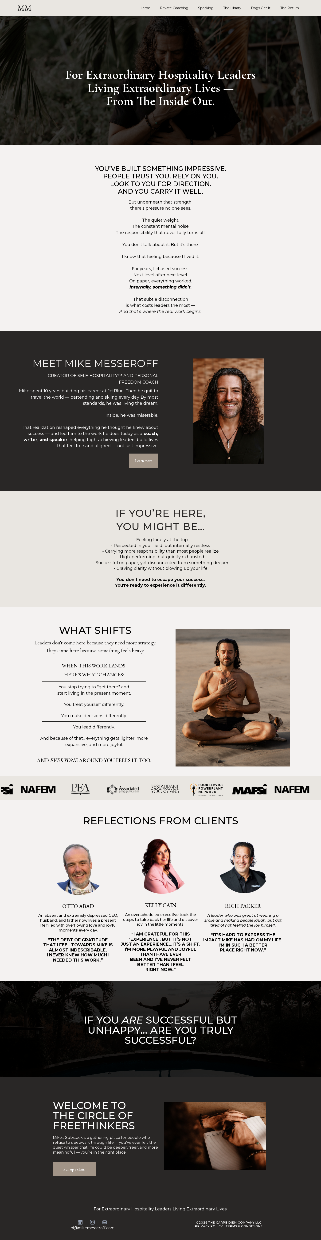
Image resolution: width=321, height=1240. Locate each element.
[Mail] (104, 1222)
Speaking (205, 8)
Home (145, 8)
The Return (289, 8)
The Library (232, 8)
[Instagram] (92, 1222)
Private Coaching (174, 8)
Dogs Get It (260, 8)
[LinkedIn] (80, 1222)
